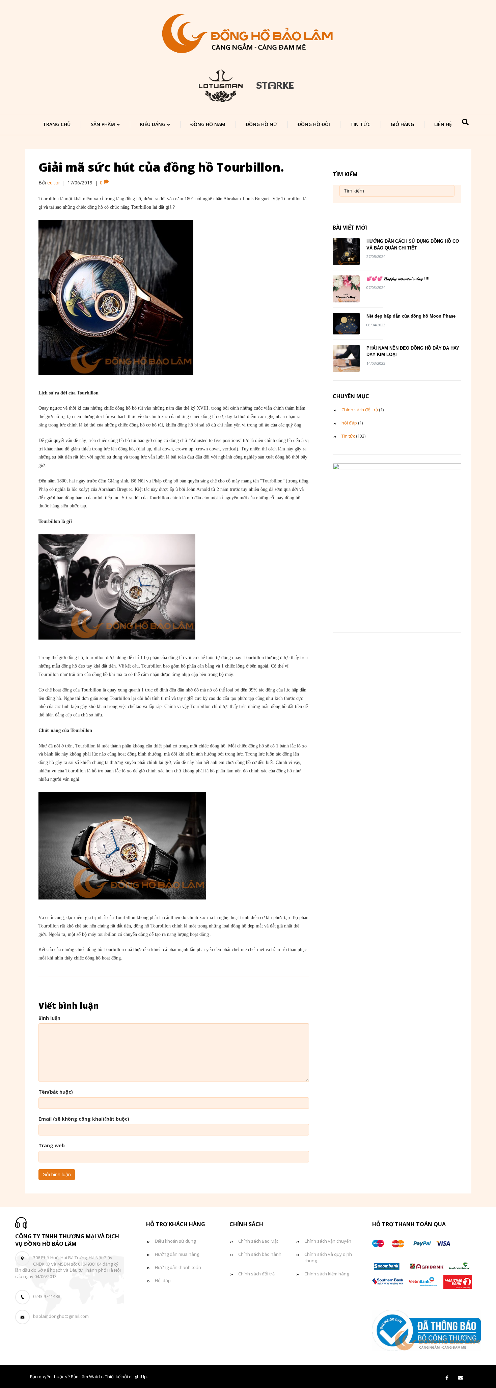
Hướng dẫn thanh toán (178, 1267)
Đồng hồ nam (207, 124)
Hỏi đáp (163, 1280)
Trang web (51, 1145)
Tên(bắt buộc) (55, 1092)
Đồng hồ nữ (261, 124)
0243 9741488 (46, 1296)
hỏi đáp (349, 423)
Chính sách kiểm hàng (326, 1274)
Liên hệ (443, 124)
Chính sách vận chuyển (327, 1241)
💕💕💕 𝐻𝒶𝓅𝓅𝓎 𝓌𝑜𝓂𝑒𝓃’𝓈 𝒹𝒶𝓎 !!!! (398, 278)
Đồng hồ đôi (314, 124)
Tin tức (360, 124)
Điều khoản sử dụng (175, 1241)
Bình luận (49, 1018)
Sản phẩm (103, 124)
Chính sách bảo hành (259, 1254)
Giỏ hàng (402, 124)
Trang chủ (57, 124)
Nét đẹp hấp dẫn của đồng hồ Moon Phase (411, 316)
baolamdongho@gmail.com (61, 1316)
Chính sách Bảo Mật (258, 1241)
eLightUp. (138, 1377)
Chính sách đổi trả (359, 410)
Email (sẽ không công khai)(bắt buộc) (83, 1119)
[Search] (465, 122)
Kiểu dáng (152, 124)
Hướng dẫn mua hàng (177, 1254)
